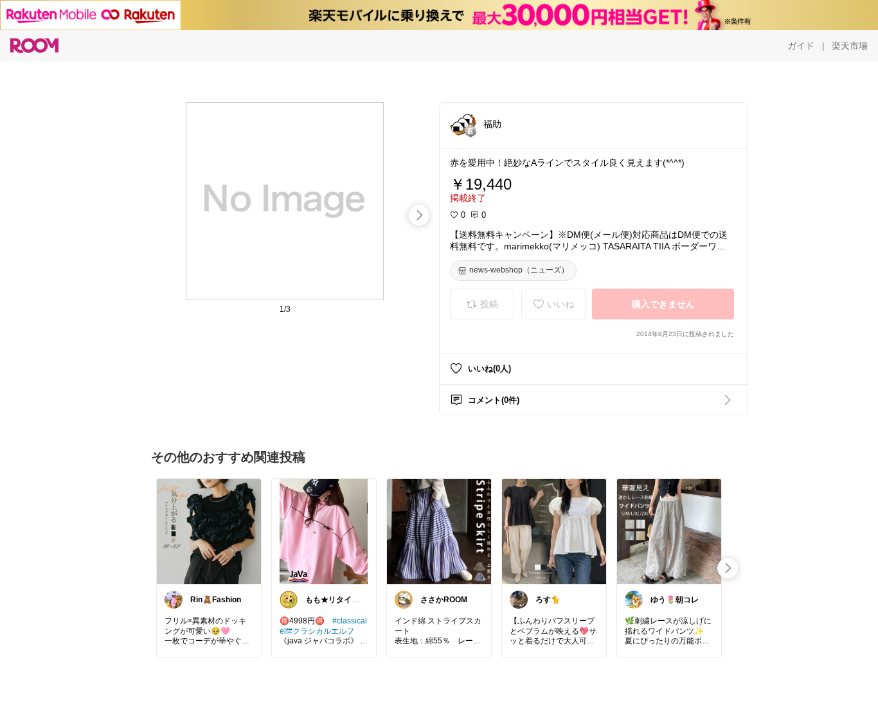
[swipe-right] (419, 215)
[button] (463, 123)
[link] (209, 531)
